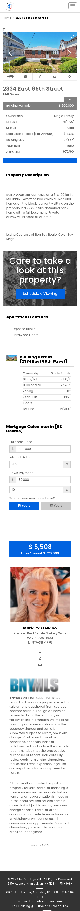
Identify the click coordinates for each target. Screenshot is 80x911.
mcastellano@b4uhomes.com (40, 901)
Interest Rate (19, 457)
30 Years (55, 505)
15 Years (24, 505)
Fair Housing (21, 906)
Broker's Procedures (53, 906)
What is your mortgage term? (32, 498)
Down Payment (21, 473)
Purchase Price (20, 442)
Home (7, 18)
